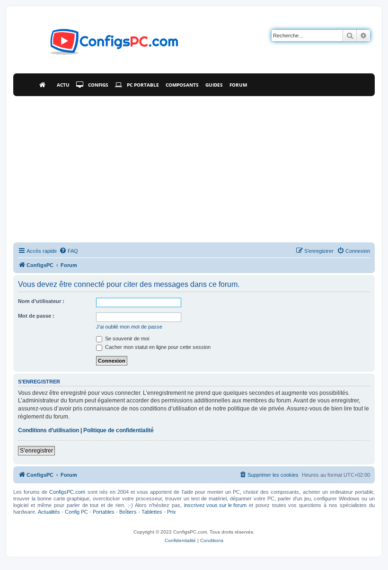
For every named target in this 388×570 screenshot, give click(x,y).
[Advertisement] (194, 167)
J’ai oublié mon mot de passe (129, 327)
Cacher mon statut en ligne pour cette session (157, 347)
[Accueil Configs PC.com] (44, 84)
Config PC (76, 512)
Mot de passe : (36, 316)
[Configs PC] (100, 44)
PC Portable (143, 84)
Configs (98, 84)
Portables (104, 512)
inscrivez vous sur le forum (215, 505)
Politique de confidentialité (118, 430)
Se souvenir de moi (126, 338)
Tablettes (151, 512)
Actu (63, 84)
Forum (238, 84)
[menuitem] (68, 251)
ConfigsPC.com (67, 492)
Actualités (49, 512)
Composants (182, 84)
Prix (171, 512)
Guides (214, 84)
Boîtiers (128, 512)
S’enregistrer (36, 450)
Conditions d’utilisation (48, 430)
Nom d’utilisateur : (41, 301)
